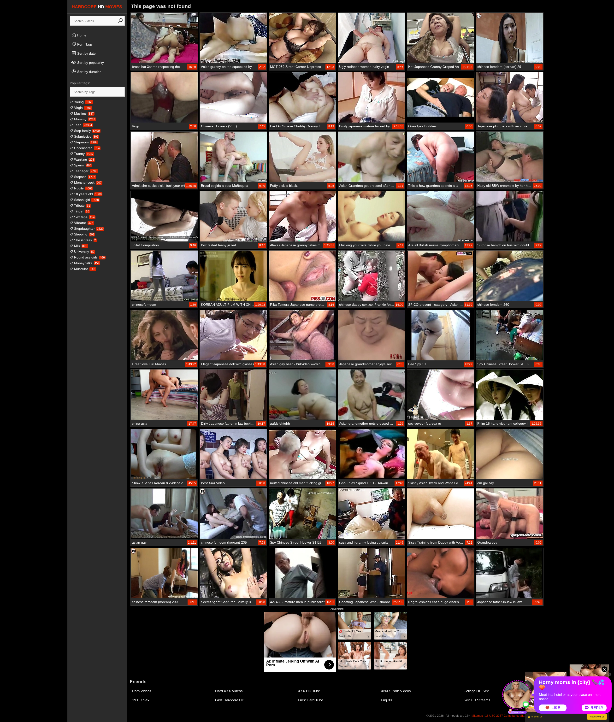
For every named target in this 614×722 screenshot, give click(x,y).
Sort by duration (88, 72)
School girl (86, 200)
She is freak (84, 240)
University (83, 251)
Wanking (83, 159)
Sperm (82, 165)
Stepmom (85, 142)
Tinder (81, 211)
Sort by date (86, 53)
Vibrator (83, 223)
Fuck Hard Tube (310, 700)
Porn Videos (141, 691)
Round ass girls (89, 257)
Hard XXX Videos (229, 691)
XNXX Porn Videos (396, 691)
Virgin (82, 108)
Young (83, 102)
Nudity (83, 188)
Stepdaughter (88, 228)
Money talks (86, 263)
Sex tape (84, 217)
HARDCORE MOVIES (97, 6)
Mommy (84, 119)
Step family (86, 131)
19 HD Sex (140, 700)
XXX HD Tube (309, 691)
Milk (80, 246)
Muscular (84, 269)
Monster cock (87, 182)
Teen (82, 125)
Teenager (85, 171)
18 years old (87, 194)
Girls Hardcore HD (229, 700)
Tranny (83, 154)
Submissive (86, 136)
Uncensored (86, 148)
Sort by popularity (90, 63)
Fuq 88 (386, 700)
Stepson (84, 177)
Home (81, 35)
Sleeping (83, 234)
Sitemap (477, 715)
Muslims (83, 113)
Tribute (81, 205)
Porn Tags (84, 44)
